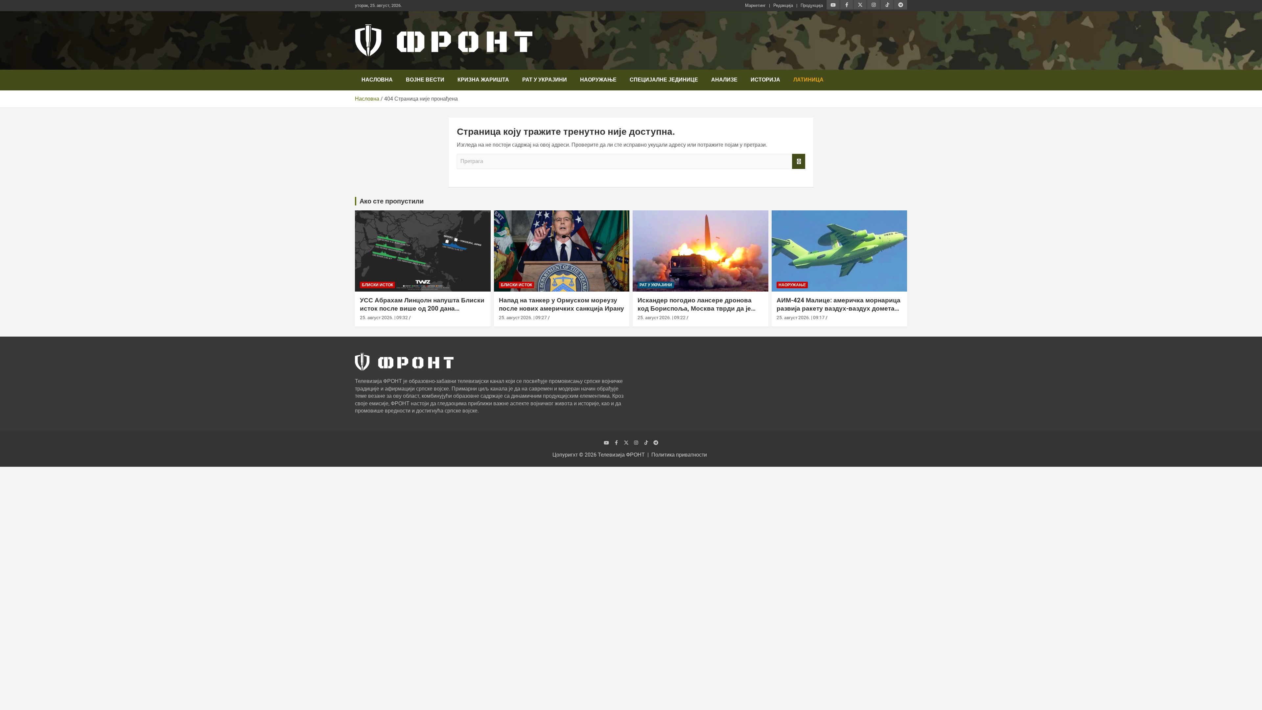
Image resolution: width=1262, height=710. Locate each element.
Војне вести (425, 80)
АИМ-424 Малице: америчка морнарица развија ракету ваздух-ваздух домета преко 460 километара (838, 308)
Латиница (808, 80)
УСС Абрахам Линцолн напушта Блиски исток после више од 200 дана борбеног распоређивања (422, 308)
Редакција (783, 5)
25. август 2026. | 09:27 (523, 317)
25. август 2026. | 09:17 (801, 317)
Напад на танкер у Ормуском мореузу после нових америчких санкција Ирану (561, 304)
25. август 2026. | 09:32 (384, 317)
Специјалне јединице (664, 80)
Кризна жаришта (483, 80)
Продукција (812, 5)
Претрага (798, 161)
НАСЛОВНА (377, 80)
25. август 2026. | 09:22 (662, 317)
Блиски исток (377, 285)
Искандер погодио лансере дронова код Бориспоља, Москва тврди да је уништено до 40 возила (695, 308)
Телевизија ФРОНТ (621, 455)
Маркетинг (755, 5)
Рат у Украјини (544, 80)
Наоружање (598, 80)
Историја (765, 80)
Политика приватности (679, 455)
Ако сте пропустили (392, 201)
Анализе (724, 80)
